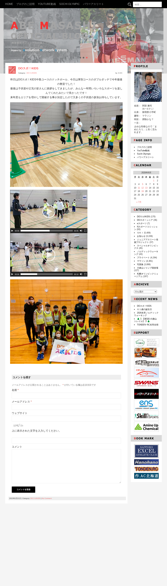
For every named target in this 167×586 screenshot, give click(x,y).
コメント (17, 446)
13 (146, 188)
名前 (15, 390)
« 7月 (138, 202)
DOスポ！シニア (145, 220)
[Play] (12, 230)
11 (139, 188)
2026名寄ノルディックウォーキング (146, 314)
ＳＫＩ (140, 232)
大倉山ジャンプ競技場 (147, 268)
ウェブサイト (19, 413)
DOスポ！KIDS (144, 306)
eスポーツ (142, 223)
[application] (48, 211)
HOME (9, 4)
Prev (7, 40)
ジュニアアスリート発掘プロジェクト (146, 240)
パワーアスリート (93, 4)
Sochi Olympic (69, 4)
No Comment (47, 498)
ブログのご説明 (25, 4)
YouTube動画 (47, 4)
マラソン (141, 261)
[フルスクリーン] (85, 230)
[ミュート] (81, 230)
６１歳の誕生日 (144, 309)
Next (159, 40)
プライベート (143, 257)
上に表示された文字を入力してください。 (36, 430)
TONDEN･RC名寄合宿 (147, 324)
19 (142, 191)
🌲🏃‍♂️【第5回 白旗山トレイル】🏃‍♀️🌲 (145, 320)
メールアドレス (22, 401)
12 (142, 188)
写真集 (140, 264)
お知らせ (141, 236)
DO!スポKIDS (32, 73)
